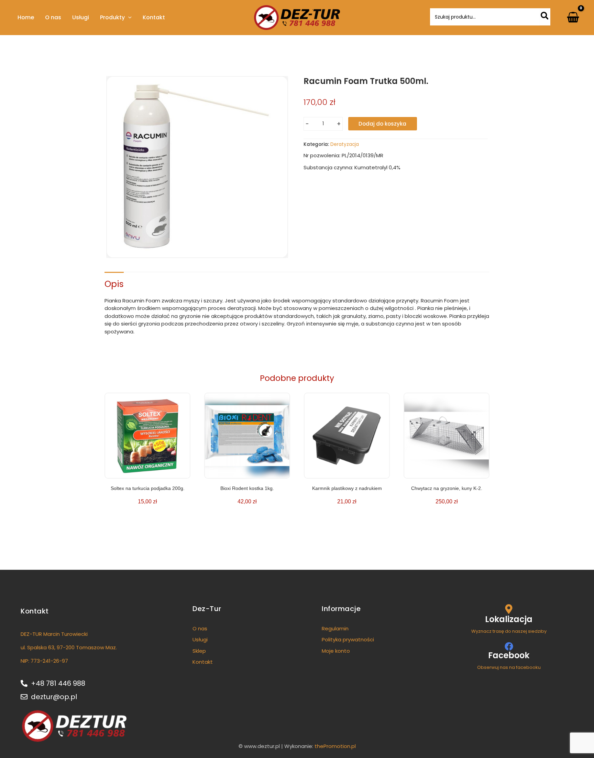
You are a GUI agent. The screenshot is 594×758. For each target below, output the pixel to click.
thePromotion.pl (335, 746)
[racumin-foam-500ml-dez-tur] (197, 167)
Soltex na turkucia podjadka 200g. (148, 488)
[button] (128, 17)
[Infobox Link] (508, 619)
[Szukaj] (545, 16)
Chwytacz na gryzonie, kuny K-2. (446, 488)
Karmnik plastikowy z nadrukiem (347, 488)
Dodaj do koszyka (382, 123)
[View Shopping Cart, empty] (573, 18)
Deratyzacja (344, 144)
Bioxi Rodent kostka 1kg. (247, 488)
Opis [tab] (114, 284)
